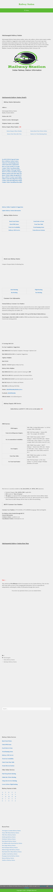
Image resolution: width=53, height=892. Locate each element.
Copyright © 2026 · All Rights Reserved (26, 890)
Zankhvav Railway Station (8, 860)
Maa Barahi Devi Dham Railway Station (12, 851)
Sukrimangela (7, 657)
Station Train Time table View (14, 134)
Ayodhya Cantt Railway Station (9, 854)
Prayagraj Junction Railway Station (10, 856)
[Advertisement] (26, 23)
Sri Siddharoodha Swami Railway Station (12, 843)
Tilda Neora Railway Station (9, 835)
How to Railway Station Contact (10, 161)
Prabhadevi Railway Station (9, 839)
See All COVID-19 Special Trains (10, 159)
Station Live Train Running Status (38, 134)
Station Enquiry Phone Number (14, 131)
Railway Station (26, 4)
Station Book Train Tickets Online (38, 131)
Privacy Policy (43, 886)
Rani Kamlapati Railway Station (10, 847)
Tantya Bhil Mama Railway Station (10, 832)
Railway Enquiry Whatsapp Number (11, 170)
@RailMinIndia (12, 393)
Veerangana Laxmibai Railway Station (11, 830)
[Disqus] (26, 684)
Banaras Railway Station (8, 858)
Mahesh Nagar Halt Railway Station (11, 849)
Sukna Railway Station (9, 659)
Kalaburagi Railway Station (9, 837)
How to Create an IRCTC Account (10, 166)
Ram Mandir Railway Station (9, 841)
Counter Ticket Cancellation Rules (11, 168)
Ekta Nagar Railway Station (9, 845)
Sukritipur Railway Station (10, 662)
